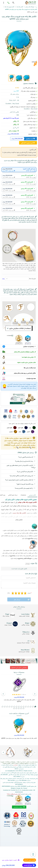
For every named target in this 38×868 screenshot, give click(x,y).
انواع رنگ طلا (32, 278)
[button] (30, 706)
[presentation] (35, 694)
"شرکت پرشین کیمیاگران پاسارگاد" (14, 794)
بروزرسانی (28, 563)
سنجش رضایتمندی (18, 807)
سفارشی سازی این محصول (19, 667)
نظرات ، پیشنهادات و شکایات (12, 762)
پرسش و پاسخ (15, 763)
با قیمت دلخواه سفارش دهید (9, 860)
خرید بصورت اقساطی (29, 860)
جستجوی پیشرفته (24, 763)
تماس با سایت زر (25, 762)
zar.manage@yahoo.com (11, 771)
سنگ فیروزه (30, 538)
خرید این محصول (28, 865)
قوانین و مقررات (6, 763)
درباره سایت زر (34, 762)
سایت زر (15, 765)
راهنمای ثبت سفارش (28, 346)
